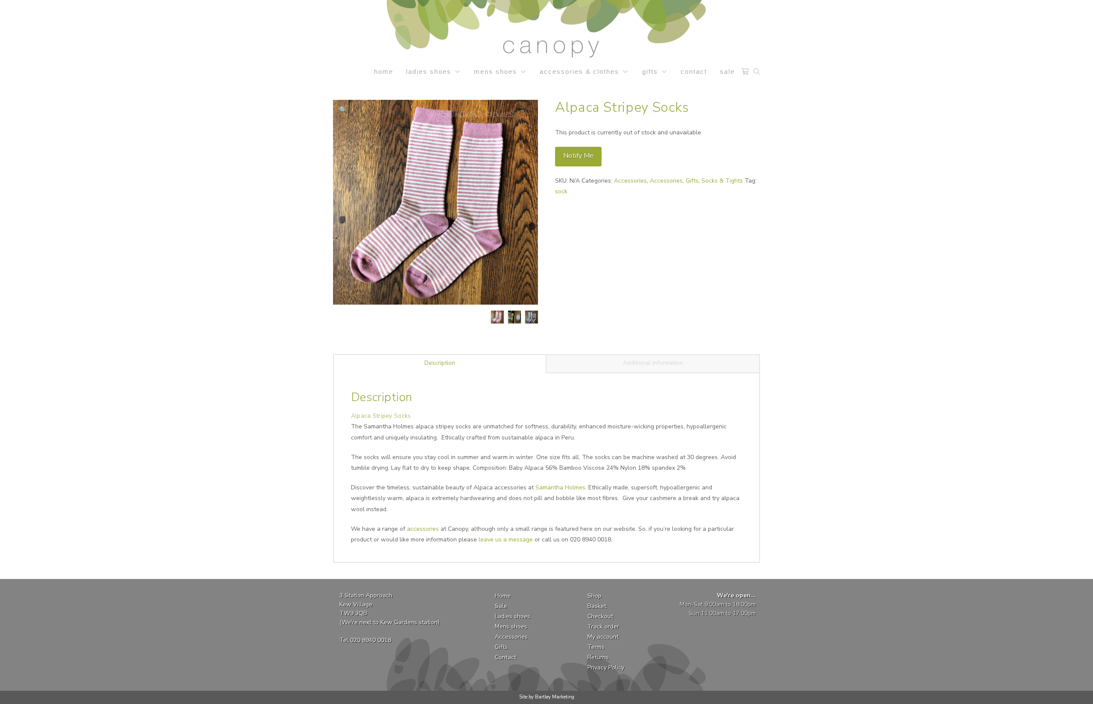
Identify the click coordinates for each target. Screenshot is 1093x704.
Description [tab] (439, 363)
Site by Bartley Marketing (546, 697)
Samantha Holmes (560, 487)
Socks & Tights (722, 181)
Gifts (692, 181)
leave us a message (506, 539)
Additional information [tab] (653, 363)
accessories (423, 529)
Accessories (630, 181)
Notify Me (578, 155)
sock (561, 191)
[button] (745, 71)
